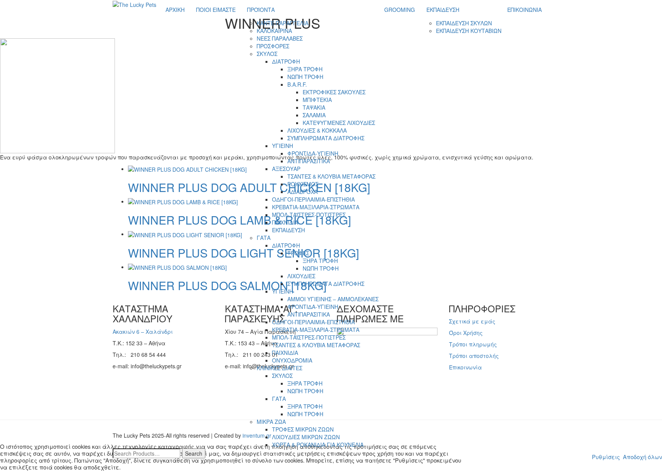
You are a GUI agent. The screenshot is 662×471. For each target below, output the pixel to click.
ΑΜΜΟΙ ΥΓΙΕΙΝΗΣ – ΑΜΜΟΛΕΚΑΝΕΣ (333, 299)
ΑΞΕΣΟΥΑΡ (286, 168)
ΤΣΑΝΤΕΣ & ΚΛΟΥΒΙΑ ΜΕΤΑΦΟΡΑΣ (331, 176)
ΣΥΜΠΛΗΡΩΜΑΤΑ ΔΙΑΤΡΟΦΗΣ (325, 138)
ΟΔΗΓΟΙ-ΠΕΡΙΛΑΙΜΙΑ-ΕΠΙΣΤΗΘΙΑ (313, 199)
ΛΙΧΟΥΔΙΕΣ (301, 276)
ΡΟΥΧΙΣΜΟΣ (302, 184)
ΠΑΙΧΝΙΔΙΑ (285, 222)
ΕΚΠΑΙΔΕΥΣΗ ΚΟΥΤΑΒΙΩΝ (468, 30)
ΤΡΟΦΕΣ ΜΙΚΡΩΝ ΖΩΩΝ (303, 429)
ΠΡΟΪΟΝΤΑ (261, 9)
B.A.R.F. (297, 84)
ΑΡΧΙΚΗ (175, 9)
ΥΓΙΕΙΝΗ (282, 145)
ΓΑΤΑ (263, 237)
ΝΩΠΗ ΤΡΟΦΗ (305, 76)
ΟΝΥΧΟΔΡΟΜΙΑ (292, 360)
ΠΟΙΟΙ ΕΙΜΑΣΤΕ (216, 9)
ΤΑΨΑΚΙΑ (314, 107)
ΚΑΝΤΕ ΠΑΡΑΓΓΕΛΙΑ (282, 23)
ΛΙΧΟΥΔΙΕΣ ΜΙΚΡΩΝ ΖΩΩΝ (306, 437)
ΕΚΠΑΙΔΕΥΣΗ (288, 230)
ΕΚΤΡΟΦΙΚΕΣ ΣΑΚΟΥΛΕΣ (334, 92)
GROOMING (399, 9)
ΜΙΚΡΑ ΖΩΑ (271, 421)
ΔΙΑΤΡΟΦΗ (286, 61)
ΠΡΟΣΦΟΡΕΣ (273, 46)
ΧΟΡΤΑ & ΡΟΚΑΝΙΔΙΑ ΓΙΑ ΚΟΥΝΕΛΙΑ (318, 444)
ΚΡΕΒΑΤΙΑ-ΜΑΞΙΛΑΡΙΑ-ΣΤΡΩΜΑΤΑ (315, 207)
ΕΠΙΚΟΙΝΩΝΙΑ (524, 9)
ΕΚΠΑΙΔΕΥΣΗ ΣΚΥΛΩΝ (464, 23)
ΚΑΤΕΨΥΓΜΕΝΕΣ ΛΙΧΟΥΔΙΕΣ (339, 122)
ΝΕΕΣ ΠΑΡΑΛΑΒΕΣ (280, 38)
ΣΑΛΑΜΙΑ (314, 115)
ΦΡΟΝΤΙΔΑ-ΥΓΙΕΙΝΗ (312, 153)
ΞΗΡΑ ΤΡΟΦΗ (305, 69)
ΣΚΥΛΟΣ (267, 53)
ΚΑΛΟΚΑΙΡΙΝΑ (274, 30)
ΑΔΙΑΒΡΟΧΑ (302, 191)
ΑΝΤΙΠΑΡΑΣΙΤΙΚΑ (308, 161)
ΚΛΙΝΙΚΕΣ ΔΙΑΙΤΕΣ (279, 368)
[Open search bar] (551, 3)
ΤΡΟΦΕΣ (298, 253)
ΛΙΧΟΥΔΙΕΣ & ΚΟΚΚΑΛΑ (317, 130)
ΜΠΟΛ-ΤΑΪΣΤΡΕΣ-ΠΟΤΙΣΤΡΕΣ (309, 214)
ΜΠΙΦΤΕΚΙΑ (317, 99)
